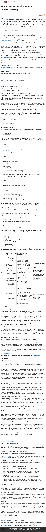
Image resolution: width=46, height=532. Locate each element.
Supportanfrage (23, 37)
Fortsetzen (23, 530)
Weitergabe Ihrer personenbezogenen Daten (10, 40)
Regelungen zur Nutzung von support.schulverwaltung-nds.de (19, 529)
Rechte (6, 353)
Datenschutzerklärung (33, 529)
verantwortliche (5, 67)
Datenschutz (17, 24)
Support (5, 21)
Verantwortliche (34, 363)
